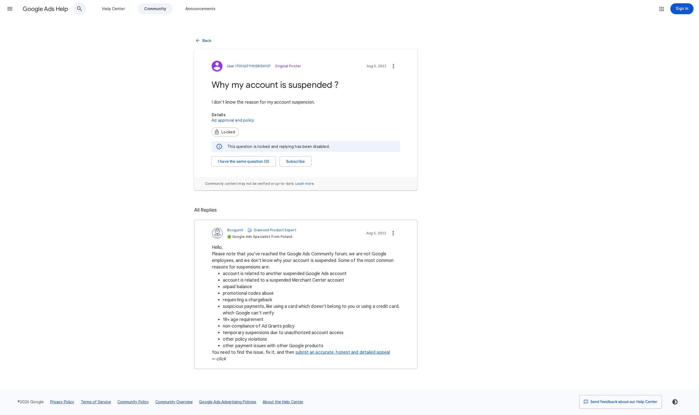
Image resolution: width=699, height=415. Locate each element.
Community (155, 8)
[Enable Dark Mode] (675, 401)
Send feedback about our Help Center (623, 401)
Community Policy (133, 401)
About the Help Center (283, 401)
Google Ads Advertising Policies (227, 401)
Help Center (113, 8)
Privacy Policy (62, 401)
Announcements (200, 8)
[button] (9, 8)
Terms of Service (96, 401)
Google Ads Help (45, 9)
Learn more (304, 184)
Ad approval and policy (233, 120)
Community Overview (173, 401)
